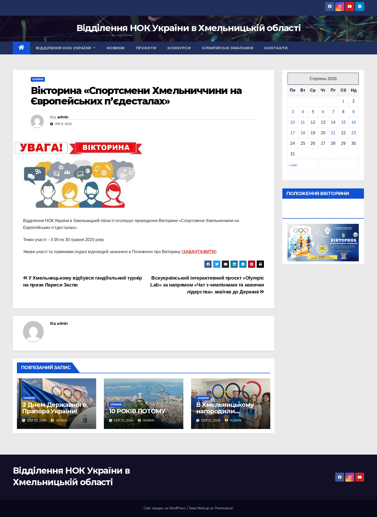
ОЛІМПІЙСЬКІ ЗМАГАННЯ (227, 48)
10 (292, 122)
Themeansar (223, 508)
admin (62, 117)
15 (343, 122)
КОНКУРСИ (179, 48)
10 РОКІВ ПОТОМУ (137, 411)
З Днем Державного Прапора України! (54, 408)
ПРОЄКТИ (146, 48)
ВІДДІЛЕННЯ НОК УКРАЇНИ (64, 48)
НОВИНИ (116, 48)
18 (303, 133)
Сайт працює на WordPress (165, 508)
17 (292, 133)
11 (303, 122)
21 (333, 133)
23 (353, 133)
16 (353, 122)
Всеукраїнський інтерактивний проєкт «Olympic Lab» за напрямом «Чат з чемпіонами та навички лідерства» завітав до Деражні (207, 284)
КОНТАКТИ (275, 48)
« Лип (293, 165)
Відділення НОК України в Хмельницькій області (188, 27)
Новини (37, 79)
